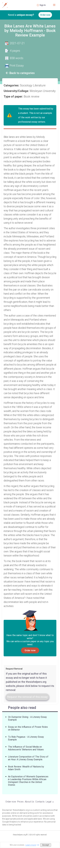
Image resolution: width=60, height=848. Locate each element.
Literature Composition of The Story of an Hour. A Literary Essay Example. (28, 758)
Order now (45, 15)
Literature (39, 85)
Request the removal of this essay (27, 696)
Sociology (26, 85)
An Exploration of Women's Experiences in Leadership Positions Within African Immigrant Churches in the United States (28, 780)
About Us (29, 801)
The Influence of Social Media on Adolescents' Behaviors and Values (26, 748)
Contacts (40, 801)
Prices (20, 801)
